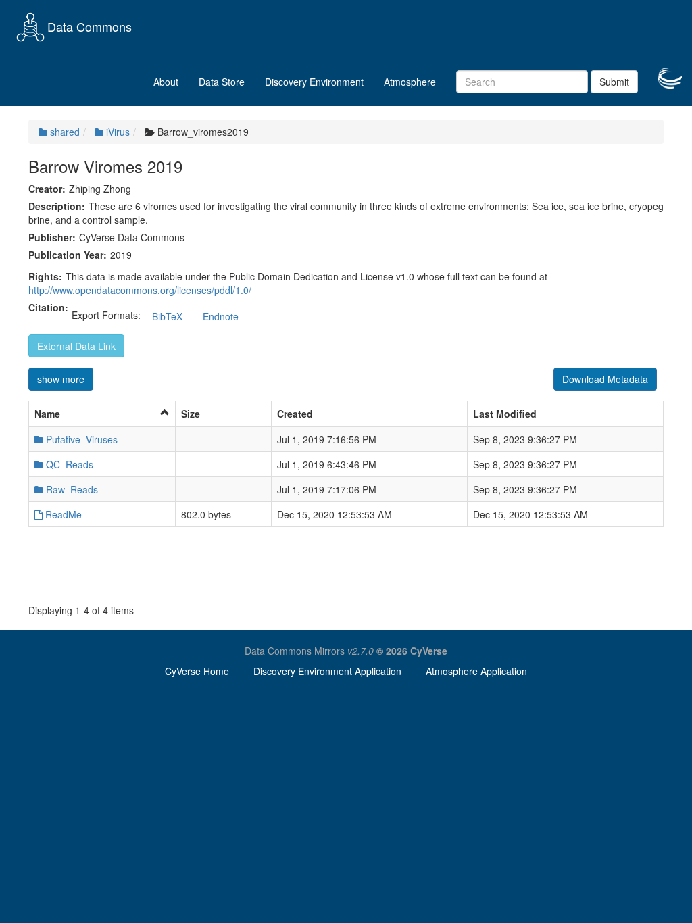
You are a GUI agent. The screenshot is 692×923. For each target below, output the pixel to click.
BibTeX (167, 316)
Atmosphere (410, 82)
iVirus (116, 132)
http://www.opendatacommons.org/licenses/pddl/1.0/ (139, 290)
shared (63, 132)
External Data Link (76, 346)
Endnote (221, 316)
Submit (614, 82)
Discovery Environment (314, 82)
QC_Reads (68, 464)
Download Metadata (605, 379)
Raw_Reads (70, 489)
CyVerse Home (197, 671)
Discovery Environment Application (327, 671)
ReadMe (62, 514)
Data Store (222, 82)
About (165, 82)
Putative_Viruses (80, 439)
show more (60, 379)
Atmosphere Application (476, 671)
